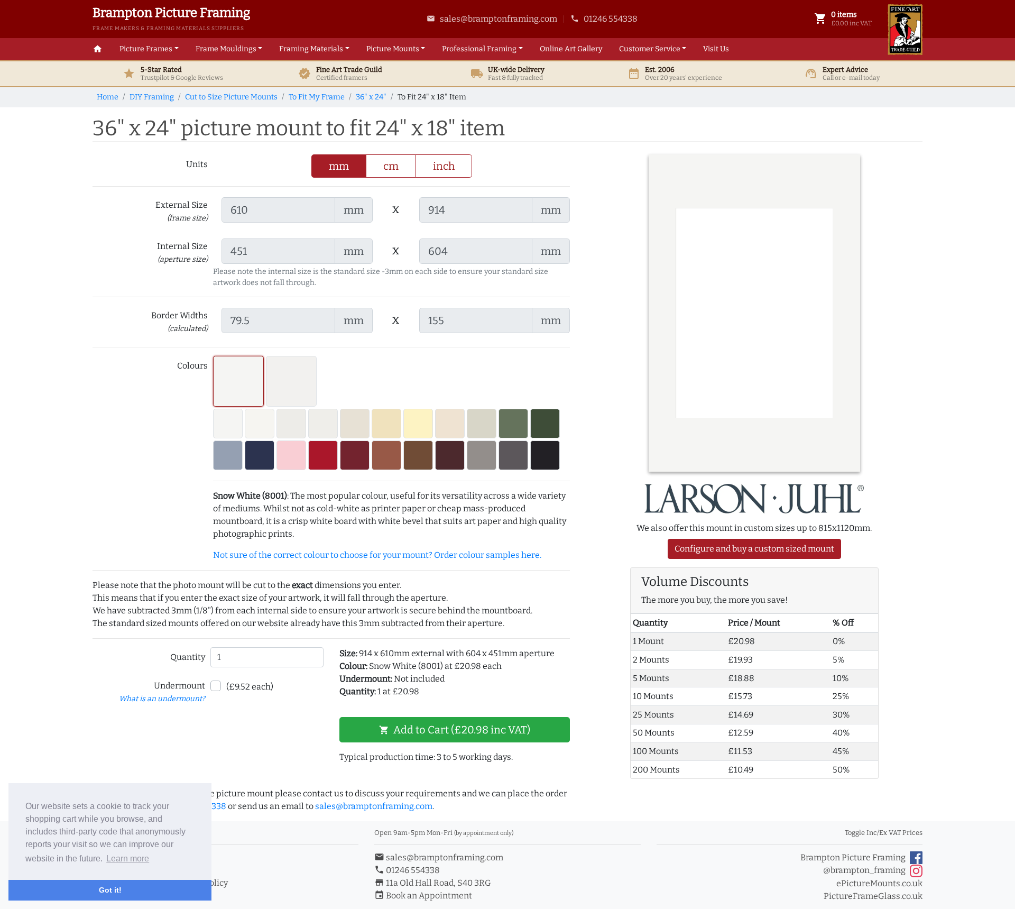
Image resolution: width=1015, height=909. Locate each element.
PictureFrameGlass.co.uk (873, 896)
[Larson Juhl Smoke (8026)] (481, 455)
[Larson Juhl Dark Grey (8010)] (513, 455)
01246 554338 (604, 19)
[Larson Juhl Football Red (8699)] (323, 455)
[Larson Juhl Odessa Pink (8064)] (291, 455)
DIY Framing (152, 97)
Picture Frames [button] (145, 48)
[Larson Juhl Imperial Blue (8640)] (259, 455)
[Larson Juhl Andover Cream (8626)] (386, 423)
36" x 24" (371, 97)
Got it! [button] (110, 890)
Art (571, 48)
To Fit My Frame (317, 97)
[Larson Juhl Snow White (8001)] (238, 381)
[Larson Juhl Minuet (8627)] (291, 381)
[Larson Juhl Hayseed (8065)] (291, 423)
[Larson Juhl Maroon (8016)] (450, 455)
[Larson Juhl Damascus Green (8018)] (545, 423)
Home (107, 97)
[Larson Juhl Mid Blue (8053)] (228, 455)
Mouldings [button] (226, 48)
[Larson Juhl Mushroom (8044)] (450, 423)
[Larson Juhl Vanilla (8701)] (323, 423)
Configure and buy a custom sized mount (754, 549)
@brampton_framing (864, 870)
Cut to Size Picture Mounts (231, 97)
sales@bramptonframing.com (492, 19)
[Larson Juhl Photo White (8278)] (228, 423)
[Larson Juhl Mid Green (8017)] (513, 423)
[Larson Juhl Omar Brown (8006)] (418, 455)
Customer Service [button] (649, 48)
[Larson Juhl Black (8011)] (545, 455)
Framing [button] (479, 48)
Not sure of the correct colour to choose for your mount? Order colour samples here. (377, 555)
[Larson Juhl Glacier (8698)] (259, 423)
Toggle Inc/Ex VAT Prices (883, 833)
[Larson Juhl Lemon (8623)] (418, 423)
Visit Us (716, 48)
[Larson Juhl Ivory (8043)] (355, 423)
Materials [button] (311, 48)
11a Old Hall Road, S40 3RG (432, 883)
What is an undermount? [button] (162, 698)
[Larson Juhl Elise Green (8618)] (481, 423)
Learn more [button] (127, 858)
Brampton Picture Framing (853, 857)
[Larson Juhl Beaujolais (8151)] (355, 455)
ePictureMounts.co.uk (879, 883)
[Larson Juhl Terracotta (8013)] (386, 455)
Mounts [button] (392, 48)
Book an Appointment (423, 895)
